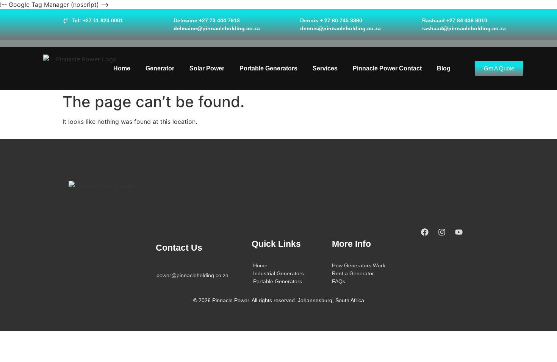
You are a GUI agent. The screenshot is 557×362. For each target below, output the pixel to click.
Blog (444, 68)
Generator (160, 68)
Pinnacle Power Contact (387, 68)
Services (325, 68)
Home (121, 68)
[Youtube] (458, 232)
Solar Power (206, 68)
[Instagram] (441, 232)
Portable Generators (268, 68)
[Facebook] (424, 232)
